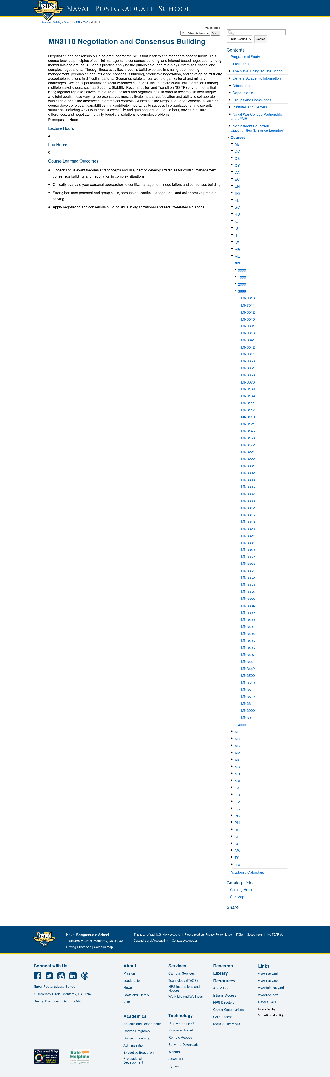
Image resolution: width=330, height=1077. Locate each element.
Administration (133, 1045)
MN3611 (248, 689)
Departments (243, 92)
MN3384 (248, 605)
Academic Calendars (247, 872)
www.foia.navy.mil (271, 987)
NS (237, 766)
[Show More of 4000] (236, 724)
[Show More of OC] (233, 794)
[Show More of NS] (233, 766)
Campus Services (181, 973)
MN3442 (248, 668)
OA (237, 787)
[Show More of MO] (233, 731)
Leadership (131, 980)
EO (237, 193)
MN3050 (248, 361)
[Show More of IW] (233, 241)
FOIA (239, 934)
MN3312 (248, 507)
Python (173, 1066)
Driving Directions (78, 946)
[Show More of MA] (233, 248)
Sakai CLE (176, 1058)
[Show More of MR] (233, 738)
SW (237, 850)
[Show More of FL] (233, 199)
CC (237, 151)
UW (238, 864)
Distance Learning (136, 1038)
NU (237, 773)
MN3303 (248, 479)
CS (237, 158)
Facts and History (136, 994)
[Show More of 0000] (236, 269)
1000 (242, 277)
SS (237, 843)
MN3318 (248, 521)
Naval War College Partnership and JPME (256, 116)
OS (237, 808)
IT (236, 235)
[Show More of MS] (233, 745)
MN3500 (248, 675)
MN (78, 22)
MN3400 (248, 619)
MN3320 (248, 528)
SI (236, 836)
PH (237, 822)
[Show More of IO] (233, 220)
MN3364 (248, 591)
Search (260, 39)
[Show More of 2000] (236, 283)
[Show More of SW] (233, 850)
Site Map (237, 896)
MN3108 (248, 389)
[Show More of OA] (233, 787)
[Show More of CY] (233, 164)
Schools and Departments (142, 1023)
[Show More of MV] (233, 752)
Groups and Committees (252, 99)
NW (238, 780)
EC (237, 179)
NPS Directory (224, 1002)
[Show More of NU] (233, 773)
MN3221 (248, 451)
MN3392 (248, 612)
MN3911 (248, 717)
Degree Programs (136, 1030)
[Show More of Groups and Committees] (231, 100)
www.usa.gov (268, 994)
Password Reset (180, 1030)
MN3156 (248, 437)
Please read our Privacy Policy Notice (209, 934)
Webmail (174, 1051)
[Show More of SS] (233, 843)
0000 (242, 270)
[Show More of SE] (233, 829)
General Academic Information (257, 78)
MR (237, 738)
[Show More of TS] (233, 857)
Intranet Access (224, 995)
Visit (126, 1001)
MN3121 (248, 424)
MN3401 (248, 626)
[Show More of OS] (233, 808)
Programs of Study (245, 56)
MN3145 (248, 430)
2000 (242, 284)
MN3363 (248, 584)
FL (237, 200)
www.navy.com (269, 980)
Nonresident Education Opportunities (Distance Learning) (257, 128)
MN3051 (248, 368)
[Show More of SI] (233, 836)
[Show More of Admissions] (231, 85)
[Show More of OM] (233, 801)
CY (237, 165)
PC (237, 815)
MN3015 (248, 319)
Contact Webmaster (184, 940)
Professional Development (133, 1060)
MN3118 (248, 417)
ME (237, 256)
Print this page (212, 27)
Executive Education (138, 1052)
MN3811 (248, 703)
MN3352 (248, 556)
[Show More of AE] (233, 143)
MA (237, 249)
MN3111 (248, 402)
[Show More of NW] (233, 780)
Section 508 (254, 934)
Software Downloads (183, 1044)
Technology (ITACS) (183, 980)
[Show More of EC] (233, 178)
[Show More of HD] (233, 213)
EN (237, 186)
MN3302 (248, 472)
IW (237, 242)
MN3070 (248, 382)
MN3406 (248, 647)
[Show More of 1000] (236, 276)
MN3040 (248, 333)
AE (237, 144)
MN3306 (248, 486)
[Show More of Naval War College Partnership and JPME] (231, 114)
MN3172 (248, 444)
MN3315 (248, 514)
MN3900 (248, 710)
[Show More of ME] (233, 255)
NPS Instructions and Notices (184, 988)
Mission (129, 973)
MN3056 (248, 374)
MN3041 (248, 339)
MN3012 (248, 312)
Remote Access (180, 1037)
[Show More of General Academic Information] (231, 78)
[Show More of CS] (233, 157)
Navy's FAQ (267, 1001)
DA (237, 172)
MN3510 (248, 682)
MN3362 (248, 577)
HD (237, 214)
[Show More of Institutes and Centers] (231, 107)
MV (237, 753)
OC (237, 794)
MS (237, 745)
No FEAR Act (275, 934)
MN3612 (248, 696)
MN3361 (248, 570)
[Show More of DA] (233, 171)
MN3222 (248, 459)
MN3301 (248, 465)
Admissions (242, 85)
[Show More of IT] (233, 234)
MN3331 (248, 542)
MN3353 (248, 563)
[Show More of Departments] (231, 92)
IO (236, 221)
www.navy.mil (268, 973)
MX (237, 760)
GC (237, 207)
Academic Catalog (51, 22)
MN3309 (248, 500)
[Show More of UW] (233, 864)
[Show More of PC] (233, 815)
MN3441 (248, 661)
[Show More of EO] (233, 192)
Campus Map (103, 946)
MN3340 (248, 549)
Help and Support (181, 1023)
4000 (242, 724)
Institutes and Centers (250, 107)
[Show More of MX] (233, 759)
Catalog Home (241, 889)
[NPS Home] (44, 945)
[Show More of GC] (233, 206)
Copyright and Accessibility (151, 940)
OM (237, 801)
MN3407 (248, 654)
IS (236, 228)
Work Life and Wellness (185, 996)
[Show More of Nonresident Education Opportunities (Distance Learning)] (231, 126)
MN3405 (248, 640)
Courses (68, 22)
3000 (85, 22)
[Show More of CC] (233, 150)
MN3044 (248, 354)
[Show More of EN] (233, 185)
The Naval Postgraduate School (258, 71)
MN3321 (248, 535)
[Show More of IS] (233, 227)
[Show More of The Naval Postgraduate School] (231, 71)
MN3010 (248, 298)
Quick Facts (240, 63)
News (127, 987)
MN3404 (248, 633)
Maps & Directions (226, 1023)
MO (237, 732)
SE (237, 829)
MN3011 (248, 305)
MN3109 (248, 396)
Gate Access (223, 1016)
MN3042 (248, 347)
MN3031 (248, 326)
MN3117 (248, 409)
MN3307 (248, 493)
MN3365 (248, 598)
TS (237, 857)
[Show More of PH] (233, 822)
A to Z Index (222, 988)
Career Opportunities (228, 1009)
